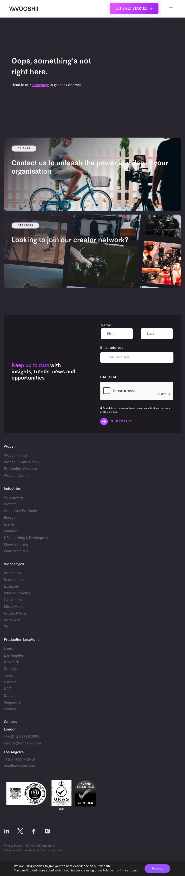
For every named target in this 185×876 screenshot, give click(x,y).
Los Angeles (14, 655)
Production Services (20, 469)
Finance (10, 531)
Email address (112, 347)
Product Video (15, 613)
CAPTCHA (108, 377)
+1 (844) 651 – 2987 (19, 759)
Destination (13, 580)
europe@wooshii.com (22, 743)
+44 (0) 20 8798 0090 (22, 736)
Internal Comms (17, 593)
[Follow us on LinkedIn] (7, 832)
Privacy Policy (13, 845)
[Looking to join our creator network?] (92, 251)
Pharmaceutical (17, 551)
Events (9, 524)
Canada (10, 682)
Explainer (11, 586)
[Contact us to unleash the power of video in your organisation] (92, 174)
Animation (12, 573)
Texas (8, 675)
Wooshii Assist (16, 475)
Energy (9, 518)
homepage (40, 85)
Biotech (10, 504)
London (10, 649)
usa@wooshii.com (19, 766)
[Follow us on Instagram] (47, 832)
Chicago (10, 669)
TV (6, 627)
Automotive (13, 497)
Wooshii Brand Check (22, 462)
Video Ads (12, 620)
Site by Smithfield (52, 850)
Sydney (10, 709)
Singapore (12, 702)
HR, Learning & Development (27, 538)
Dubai (8, 696)
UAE (7, 689)
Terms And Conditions (40, 845)
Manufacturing (16, 544)
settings (131, 870)
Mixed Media (14, 607)
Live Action (13, 600)
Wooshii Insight (17, 455)
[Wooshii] (23, 8)
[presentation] (136, 391)
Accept (157, 868)
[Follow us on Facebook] (34, 832)
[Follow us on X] (20, 832)
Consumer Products (20, 511)
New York (11, 662)
